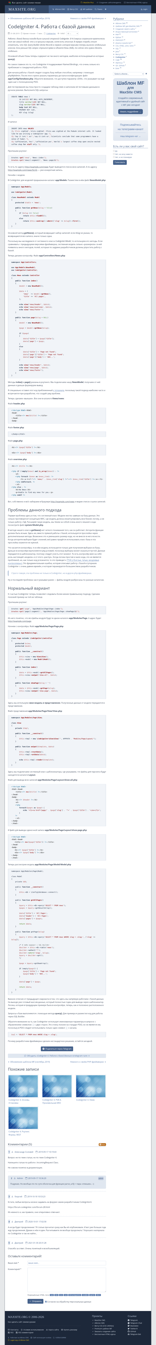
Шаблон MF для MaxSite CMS (128, 26)
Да (116, 151)
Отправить (37, 1301)
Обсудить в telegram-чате (57, 1055)
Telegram (134, 1320)
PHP (117, 34)
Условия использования (33, 1330)
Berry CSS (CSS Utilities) (104, 1326)
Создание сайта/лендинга (110, 2)
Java (117, 51)
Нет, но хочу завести (123, 154)
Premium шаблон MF (103, 1328)
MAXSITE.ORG (22, 9)
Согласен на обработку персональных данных (69, 1301)
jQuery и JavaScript (123, 43)
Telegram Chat (136, 1323)
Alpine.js (119, 63)
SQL (117, 48)
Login (145, 9)
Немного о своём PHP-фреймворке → (88, 18)
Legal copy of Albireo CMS (19, 1340)
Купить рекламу (70, 1330)
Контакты (14, 1330)
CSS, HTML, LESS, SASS (125, 46)
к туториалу (58, 390)
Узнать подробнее (129, 111)
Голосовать (120, 162)
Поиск (99, 9)
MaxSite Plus (88, 2)
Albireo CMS (60, 9)
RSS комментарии (25, 1332)
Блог (117, 68)
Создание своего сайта (125, 29)
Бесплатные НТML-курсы (137, 2)
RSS (103, 1144)
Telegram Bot (135, 1334)
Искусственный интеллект (127, 32)
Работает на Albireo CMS (19, 1337)
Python (118, 37)
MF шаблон (87, 9)
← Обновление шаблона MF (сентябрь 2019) (29, 18)
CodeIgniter (51, 33)
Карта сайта (54, 1330)
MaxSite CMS (100, 1320)
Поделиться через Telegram (58, 1048)
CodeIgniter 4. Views (85, 1100)
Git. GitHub (120, 65)
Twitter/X (134, 1328)
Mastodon (134, 1326)
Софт (118, 60)
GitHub (133, 1331)
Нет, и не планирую (123, 157)
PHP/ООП (119, 40)
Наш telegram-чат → (130, 136)
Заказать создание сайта (105, 1331)
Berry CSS (74, 9)
